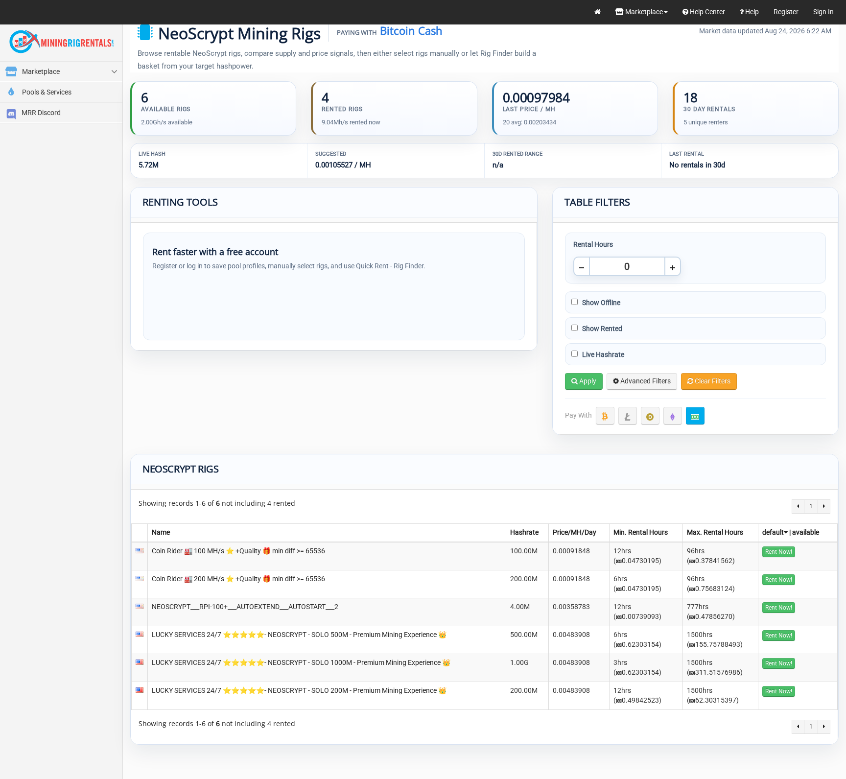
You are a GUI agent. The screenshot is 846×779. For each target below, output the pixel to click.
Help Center (706, 12)
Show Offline (600, 303)
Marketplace (643, 12)
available (805, 532)
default (773, 532)
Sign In (823, 12)
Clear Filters (711, 381)
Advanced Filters (645, 381)
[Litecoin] (627, 416)
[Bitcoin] (605, 416)
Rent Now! (778, 551)
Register (786, 12)
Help (751, 12)
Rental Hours (593, 244)
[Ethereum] (672, 416)
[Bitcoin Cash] (695, 416)
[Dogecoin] (650, 416)
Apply (587, 381)
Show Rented (601, 328)
